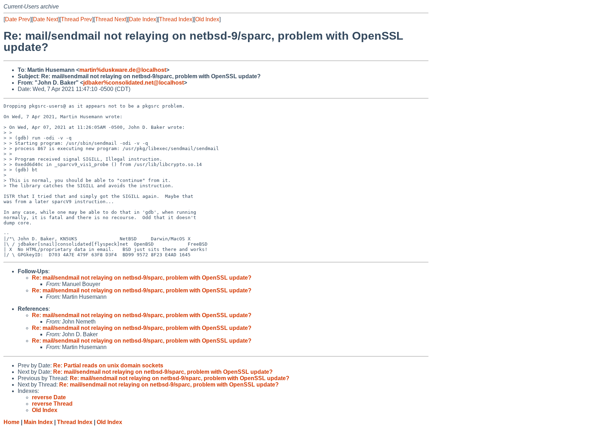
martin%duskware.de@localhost (122, 70)
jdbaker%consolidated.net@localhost (133, 83)
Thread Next (110, 19)
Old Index (207, 19)
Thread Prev (76, 19)
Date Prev (17, 19)
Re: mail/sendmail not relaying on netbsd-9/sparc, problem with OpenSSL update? (141, 278)
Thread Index (175, 19)
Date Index (142, 19)
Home (11, 422)
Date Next (45, 19)
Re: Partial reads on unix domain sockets (108, 365)
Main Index (38, 422)
